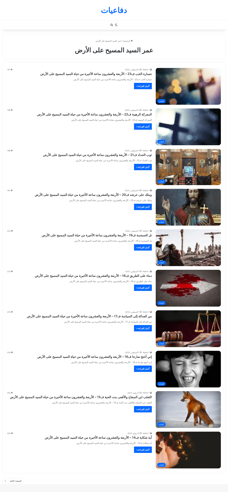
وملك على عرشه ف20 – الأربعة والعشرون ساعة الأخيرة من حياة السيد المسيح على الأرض (93, 195)
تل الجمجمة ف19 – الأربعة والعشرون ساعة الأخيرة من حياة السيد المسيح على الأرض (97, 235)
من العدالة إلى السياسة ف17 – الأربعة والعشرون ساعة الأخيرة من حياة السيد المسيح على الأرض (89, 316)
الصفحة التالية (16, 481)
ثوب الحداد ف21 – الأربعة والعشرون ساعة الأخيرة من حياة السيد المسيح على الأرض (97, 155)
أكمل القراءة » (143, 86)
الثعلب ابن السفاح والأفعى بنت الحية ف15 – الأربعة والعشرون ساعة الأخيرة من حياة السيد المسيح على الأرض (81, 397)
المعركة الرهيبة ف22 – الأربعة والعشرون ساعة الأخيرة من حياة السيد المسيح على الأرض (94, 114)
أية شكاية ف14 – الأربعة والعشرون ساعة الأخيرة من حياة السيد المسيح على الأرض (98, 437)
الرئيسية (127, 41)
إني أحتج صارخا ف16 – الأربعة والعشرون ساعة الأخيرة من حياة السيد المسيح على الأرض (94, 357)
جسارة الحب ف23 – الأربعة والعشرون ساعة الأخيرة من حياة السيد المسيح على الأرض (96, 74)
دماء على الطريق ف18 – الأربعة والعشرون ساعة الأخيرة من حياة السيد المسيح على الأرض (93, 276)
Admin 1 (146, 69)
